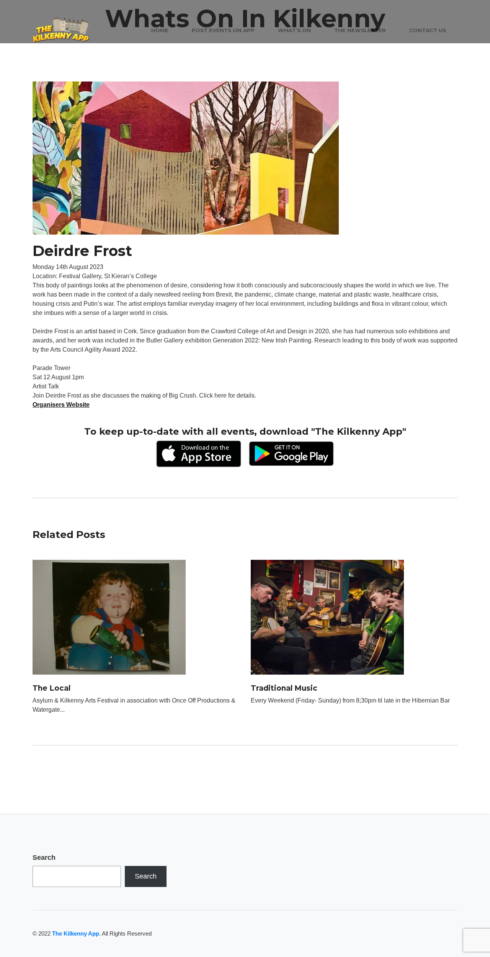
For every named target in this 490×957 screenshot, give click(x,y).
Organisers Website (61, 404)
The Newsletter (360, 30)
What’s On (294, 30)
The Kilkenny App (75, 933)
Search (44, 857)
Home (159, 30)
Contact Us (427, 30)
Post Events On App (223, 30)
